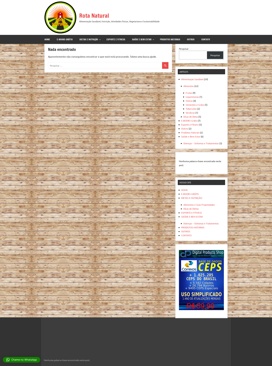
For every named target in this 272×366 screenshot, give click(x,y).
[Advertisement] (61, 336)
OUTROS (191, 39)
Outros (189, 100)
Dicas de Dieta (190, 116)
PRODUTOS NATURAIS (170, 39)
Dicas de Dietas (191, 208)
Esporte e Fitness (190, 124)
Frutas (189, 92)
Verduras (190, 112)
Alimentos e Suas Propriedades (199, 204)
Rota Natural (94, 15)
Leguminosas (192, 96)
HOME (47, 39)
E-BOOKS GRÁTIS (65, 39)
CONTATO (205, 39)
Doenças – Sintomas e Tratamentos (201, 143)
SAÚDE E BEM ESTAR (141, 39)
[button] (21, 360)
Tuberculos (191, 108)
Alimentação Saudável (192, 79)
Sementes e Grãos (195, 104)
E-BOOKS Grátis (189, 120)
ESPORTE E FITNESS (116, 39)
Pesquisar (184, 48)
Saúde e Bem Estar (190, 136)
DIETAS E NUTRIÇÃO (88, 39)
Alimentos (188, 86)
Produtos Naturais (190, 132)
